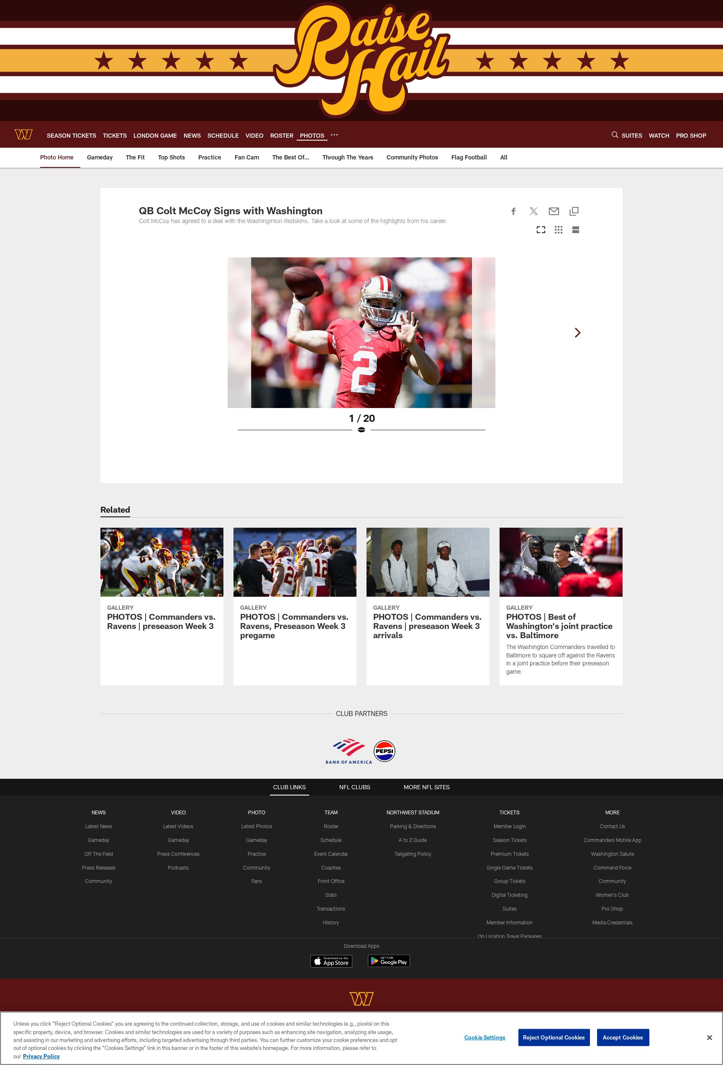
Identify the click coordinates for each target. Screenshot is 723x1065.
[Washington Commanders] (361, 999)
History (331, 922)
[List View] (575, 230)
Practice (257, 854)
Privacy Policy (41, 1056)
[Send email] (554, 216)
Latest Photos (256, 826)
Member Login (510, 826)
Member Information (510, 922)
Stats (331, 895)
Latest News (98, 826)
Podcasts (178, 867)
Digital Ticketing (510, 895)
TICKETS (510, 812)
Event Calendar (331, 854)
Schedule (330, 840)
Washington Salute (612, 854)
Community (98, 881)
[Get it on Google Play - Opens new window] (389, 965)
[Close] (709, 1038)
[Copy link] (574, 212)
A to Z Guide (413, 840)
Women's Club (612, 895)
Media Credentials (612, 922)
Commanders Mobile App (612, 840)
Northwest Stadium (413, 812)
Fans (256, 881)
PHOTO (256, 812)
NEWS (99, 812)
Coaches (331, 867)
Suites (510, 908)
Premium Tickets (510, 854)
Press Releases (98, 867)
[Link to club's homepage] (23, 134)
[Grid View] (558, 230)
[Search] (615, 134)
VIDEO (178, 812)
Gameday (98, 840)
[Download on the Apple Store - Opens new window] (331, 962)
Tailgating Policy (413, 854)
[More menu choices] (334, 134)
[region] (361, 1038)
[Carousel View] (541, 230)
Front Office (331, 881)
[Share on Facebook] (513, 216)
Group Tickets (510, 881)
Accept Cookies (623, 1037)
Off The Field (99, 854)
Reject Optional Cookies (554, 1037)
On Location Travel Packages (510, 936)
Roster (331, 826)
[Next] (577, 333)
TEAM (331, 812)
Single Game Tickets (510, 867)
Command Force (612, 867)
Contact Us (612, 826)
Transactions (331, 908)
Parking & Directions (413, 826)
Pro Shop (612, 908)
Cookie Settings (484, 1037)
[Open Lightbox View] (361, 351)
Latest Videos (178, 826)
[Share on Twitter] (534, 216)
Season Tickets (510, 840)
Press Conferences (178, 854)
